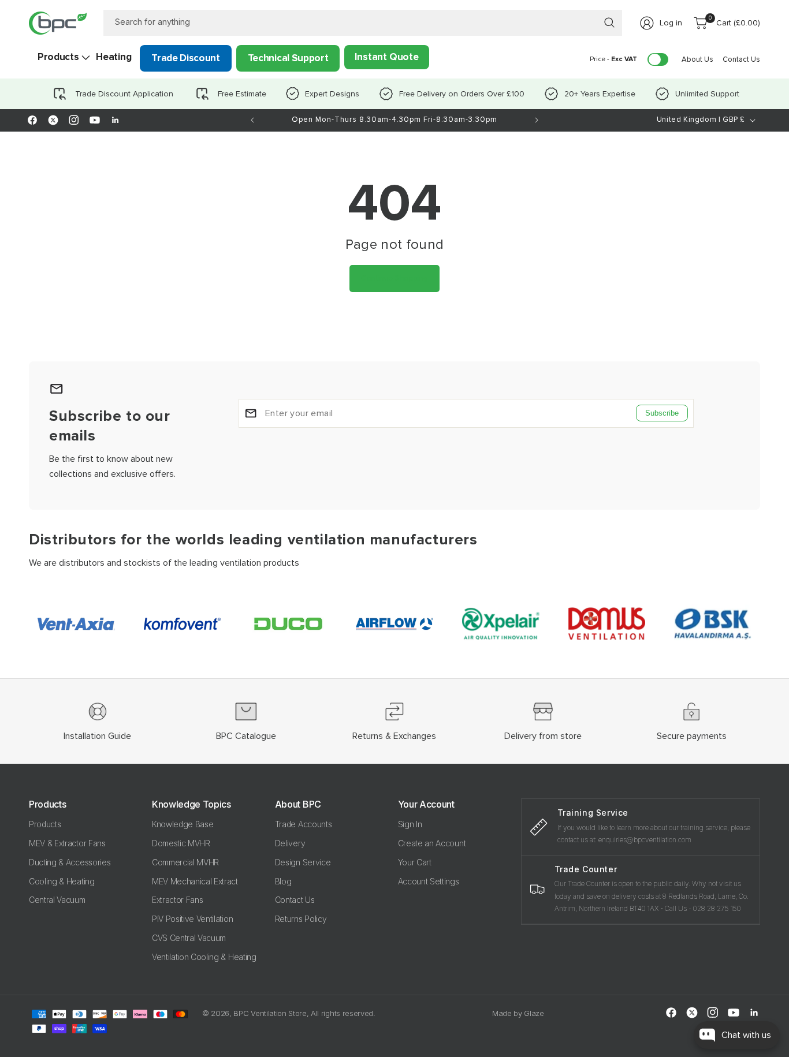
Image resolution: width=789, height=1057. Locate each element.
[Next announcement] (536, 120)
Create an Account (432, 843)
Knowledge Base (183, 824)
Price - (613, 59)
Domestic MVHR (181, 843)
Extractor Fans (177, 900)
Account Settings (428, 881)
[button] (58, 57)
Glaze (534, 1013)
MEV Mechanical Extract (195, 881)
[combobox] (363, 23)
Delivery (290, 843)
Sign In (410, 824)
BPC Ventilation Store (269, 1013)
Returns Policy (301, 919)
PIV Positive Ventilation (192, 919)
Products (45, 824)
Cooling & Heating (62, 881)
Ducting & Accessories (69, 862)
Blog (283, 881)
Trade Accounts (303, 824)
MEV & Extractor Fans (67, 843)
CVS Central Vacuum (189, 938)
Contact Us (295, 900)
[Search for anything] (609, 22)
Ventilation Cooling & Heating (204, 957)
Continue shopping (394, 278)
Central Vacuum (57, 900)
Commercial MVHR (185, 862)
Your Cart (414, 862)
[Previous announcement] (252, 120)
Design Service (303, 862)
